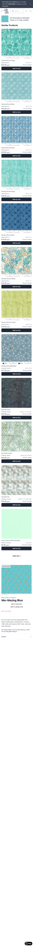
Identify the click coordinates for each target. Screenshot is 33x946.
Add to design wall (17, 607)
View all (17, 556)
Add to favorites (16, 604)
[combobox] (17, 11)
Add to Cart (17, 68)
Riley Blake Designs (8, 597)
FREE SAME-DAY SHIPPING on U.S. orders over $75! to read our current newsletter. (14, 4)
